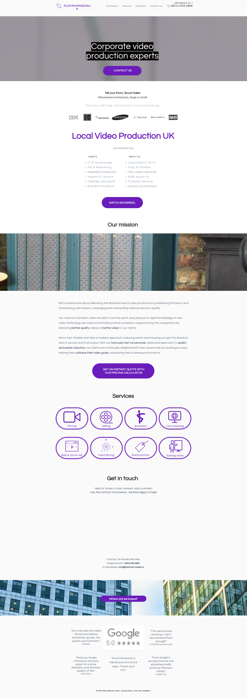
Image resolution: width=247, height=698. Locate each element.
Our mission (112, 6)
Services (126, 6)
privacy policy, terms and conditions (135, 690)
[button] (122, 202)
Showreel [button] (143, 6)
